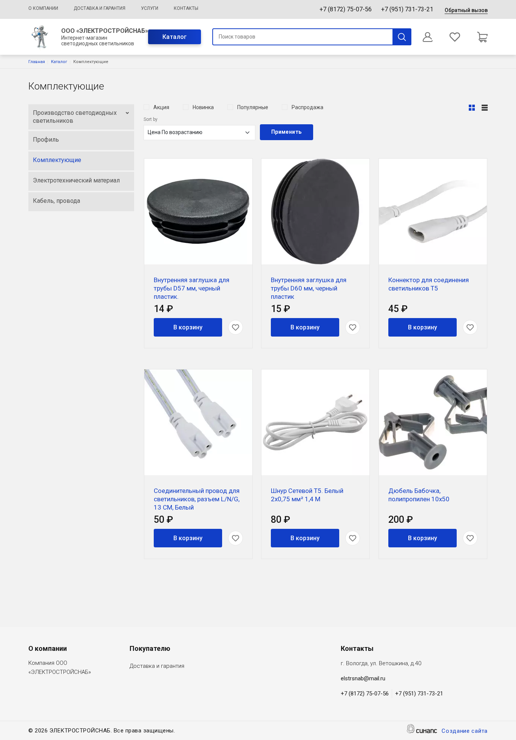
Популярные (252, 107)
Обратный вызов (466, 10)
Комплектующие (57, 160)
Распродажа (307, 107)
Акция (161, 107)
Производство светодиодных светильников (75, 117)
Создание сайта (465, 731)
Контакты (186, 8)
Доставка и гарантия (99, 8)
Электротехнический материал (76, 180)
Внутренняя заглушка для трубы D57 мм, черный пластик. (191, 288)
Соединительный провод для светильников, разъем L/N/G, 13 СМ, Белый (196, 499)
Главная (36, 61)
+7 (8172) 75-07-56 (346, 9)
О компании (43, 8)
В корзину (187, 327)
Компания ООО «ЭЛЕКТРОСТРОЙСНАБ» (59, 667)
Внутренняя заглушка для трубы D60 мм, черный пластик (308, 288)
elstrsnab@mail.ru (363, 678)
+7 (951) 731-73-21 (407, 9)
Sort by (151, 119)
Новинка (203, 107)
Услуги (149, 8)
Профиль (46, 139)
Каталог (174, 36)
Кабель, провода (56, 200)
